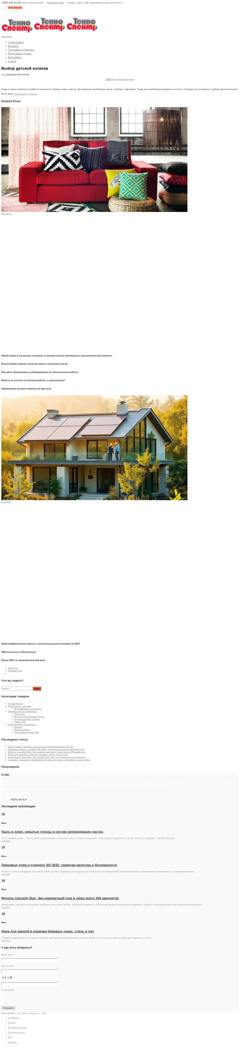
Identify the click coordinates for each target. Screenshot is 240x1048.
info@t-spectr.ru (18, 799)
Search (37, 689)
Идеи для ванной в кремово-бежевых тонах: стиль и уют (38, 754)
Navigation (6, 36)
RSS (10, 1037)
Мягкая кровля (22, 729)
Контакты (14, 57)
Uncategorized (15, 703)
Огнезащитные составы (27, 719)
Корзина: (15, 8)
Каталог (13, 46)
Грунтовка (19, 714)
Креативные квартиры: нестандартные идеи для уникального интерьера (46, 757)
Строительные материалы (22, 724)
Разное (33, 94)
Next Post (13, 668)
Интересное (21, 94)
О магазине (16, 42)
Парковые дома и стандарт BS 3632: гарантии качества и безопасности (46, 749)
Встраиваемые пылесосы (28, 709)
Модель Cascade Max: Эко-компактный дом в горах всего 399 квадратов (46, 752)
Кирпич (18, 727)
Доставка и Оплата (21, 49)
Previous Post (15, 670)
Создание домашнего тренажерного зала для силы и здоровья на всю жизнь (49, 759)
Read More (5, 841)
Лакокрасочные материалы (22, 711)
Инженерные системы (20, 706)
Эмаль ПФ (19, 722)
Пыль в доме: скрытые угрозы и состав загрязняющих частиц (40, 746)
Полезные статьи (19, 53)
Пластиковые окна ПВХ (26, 732)
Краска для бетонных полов (29, 716)
